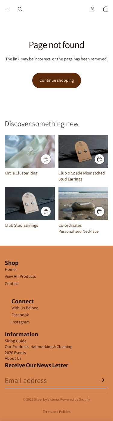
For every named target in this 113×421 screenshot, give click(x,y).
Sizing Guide (16, 341)
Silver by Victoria (46, 399)
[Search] (20, 9)
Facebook (20, 314)
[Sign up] (102, 380)
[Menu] (7, 9)
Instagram (20, 322)
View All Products (20, 276)
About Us (13, 358)
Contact (12, 283)
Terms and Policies (57, 411)
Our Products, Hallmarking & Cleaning (38, 346)
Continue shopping (56, 80)
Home (10, 269)
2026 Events (15, 352)
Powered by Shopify (75, 399)
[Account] (92, 9)
